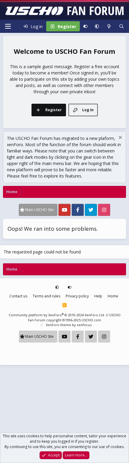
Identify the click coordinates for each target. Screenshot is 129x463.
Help (98, 296)
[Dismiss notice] (119, 138)
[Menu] (7, 26)
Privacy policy (77, 296)
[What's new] (109, 26)
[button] (97, 26)
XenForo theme (58, 325)
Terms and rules (46, 296)
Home (113, 296)
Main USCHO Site (39, 209)
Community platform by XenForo (57, 315)
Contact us (18, 296)
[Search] (121, 26)
